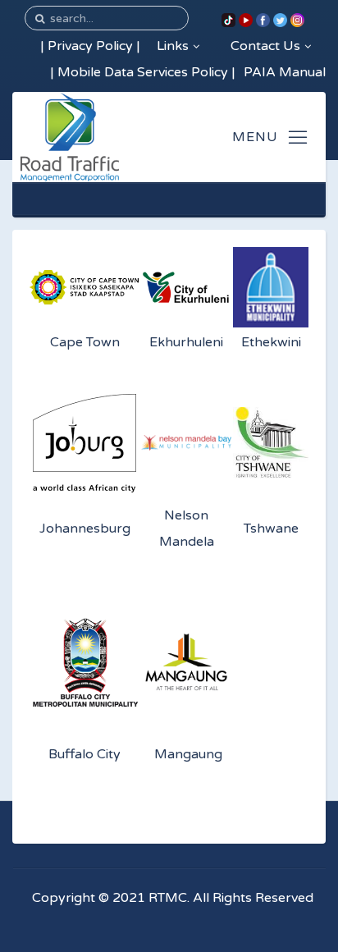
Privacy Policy (90, 46)
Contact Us (265, 46)
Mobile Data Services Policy (142, 72)
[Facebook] (263, 19)
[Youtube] (246, 19)
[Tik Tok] (228, 19)
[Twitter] (280, 19)
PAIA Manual (285, 72)
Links (173, 46)
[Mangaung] (186, 662)
